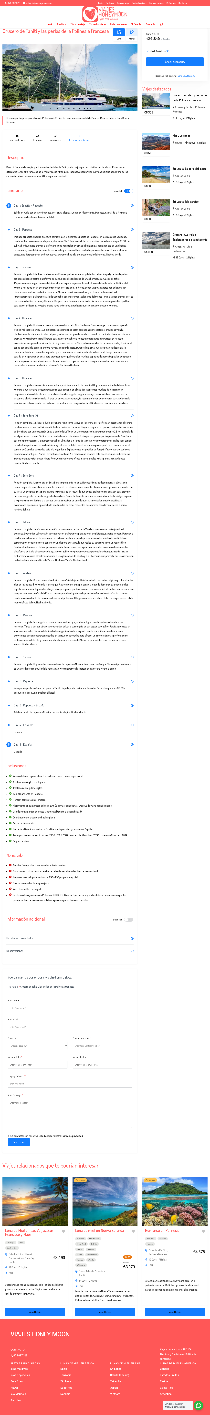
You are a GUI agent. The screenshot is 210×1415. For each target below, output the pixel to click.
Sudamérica (179, 251)
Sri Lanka (185, 175)
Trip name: (14, 986)
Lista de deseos (156, 3)
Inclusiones (55, 139)
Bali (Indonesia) (119, 1375)
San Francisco (12, 1248)
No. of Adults (15, 1057)
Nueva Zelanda (86, 1271)
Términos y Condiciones (172, 1354)
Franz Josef (81, 1244)
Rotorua (80, 1260)
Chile (189, 246)
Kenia (63, 1368)
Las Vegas (10, 1242)
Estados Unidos (16, 1254)
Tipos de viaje (123, 3)
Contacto (182, 3)
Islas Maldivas (19, 1368)
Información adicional (79, 139)
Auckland (80, 1238)
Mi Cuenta (171, 3)
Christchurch (94, 1238)
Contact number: (82, 1038)
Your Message (15, 1095)
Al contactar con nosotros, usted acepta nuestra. (47, 1135)
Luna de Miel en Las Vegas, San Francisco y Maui (29, 1232)
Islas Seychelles (20, 1375)
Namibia (65, 1394)
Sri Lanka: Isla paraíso (186, 201)
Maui (21, 1242)
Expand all (117, 191)
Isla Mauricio (18, 1394)
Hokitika (94, 1244)
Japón (114, 1387)
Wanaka (91, 1260)
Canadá (164, 1368)
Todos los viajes (139, 3)
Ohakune (91, 1249)
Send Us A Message (186, 75)
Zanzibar (15, 1400)
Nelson (79, 1249)
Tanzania (65, 1375)
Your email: (14, 1019)
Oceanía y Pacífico (184, 107)
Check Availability (175, 62)
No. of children (80, 1057)
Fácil (11, 1272)
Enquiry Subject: (17, 1076)
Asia (177, 175)
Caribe (164, 1381)
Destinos (110, 3)
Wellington (81, 1265)
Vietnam (115, 1394)
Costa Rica (166, 1387)
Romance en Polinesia (162, 1230)
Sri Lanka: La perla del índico (190, 168)
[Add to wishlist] (63, 1231)
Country (12, 1038)
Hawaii (178, 142)
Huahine (162, 1238)
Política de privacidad (72, 1135)
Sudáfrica (66, 1387)
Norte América (16, 1258)
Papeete (150, 1244)
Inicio (100, 3)
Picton (79, 1254)
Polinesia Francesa (158, 1254)
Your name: (14, 1000)
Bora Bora (150, 1238)
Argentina (180, 246)
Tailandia (115, 1381)
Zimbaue (65, 1381)
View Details (35, 1312)
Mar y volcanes (181, 135)
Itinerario (37, 139)
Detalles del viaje (17, 139)
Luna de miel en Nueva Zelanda (99, 1230)
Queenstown (92, 1254)
